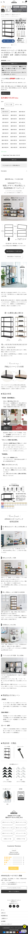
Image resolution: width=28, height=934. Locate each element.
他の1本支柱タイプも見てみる (14, 251)
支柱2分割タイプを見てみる (14, 256)
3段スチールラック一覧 (21, 822)
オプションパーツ (15, 72)
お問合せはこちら (5, 93)
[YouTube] (17, 906)
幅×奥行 (2, 108)
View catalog (1, 2)
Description (4, 171)
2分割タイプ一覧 (7, 838)
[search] (4, 2)
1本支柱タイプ (8, 14)
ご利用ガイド (4, 918)
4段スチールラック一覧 (7, 827)
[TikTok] (14, 906)
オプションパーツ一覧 (20, 833)
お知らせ (3, 912)
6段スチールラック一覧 (7, 833)
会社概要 (3, 921)
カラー (2, 101)
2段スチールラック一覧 (7, 822)
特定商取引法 (4, 915)
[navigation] (11, 44)
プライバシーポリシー (6, 924)
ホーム (2, 14)
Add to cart (14, 159)
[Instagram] (10, 906)
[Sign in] (23, 2)
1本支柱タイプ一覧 (21, 838)
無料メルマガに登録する (14, 891)
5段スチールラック (16, 14)
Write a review (13, 868)
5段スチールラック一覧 (21, 827)
